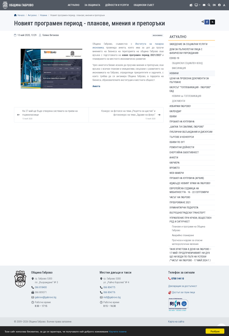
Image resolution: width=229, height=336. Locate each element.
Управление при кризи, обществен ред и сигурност (190, 219)
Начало (21, 15)
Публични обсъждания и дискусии (190, 131)
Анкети (173, 157)
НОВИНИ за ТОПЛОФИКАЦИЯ (186, 96)
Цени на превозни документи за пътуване (189, 80)
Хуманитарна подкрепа (183, 207)
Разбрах (215, 331)
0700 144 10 (177, 278)
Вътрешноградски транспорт (187, 212)
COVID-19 (174, 58)
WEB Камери (176, 173)
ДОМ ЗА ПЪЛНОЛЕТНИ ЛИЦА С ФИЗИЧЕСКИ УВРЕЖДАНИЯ (185, 51)
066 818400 (41, 287)
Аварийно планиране (183, 235)
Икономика (157, 35)
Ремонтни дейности (181, 147)
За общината (92, 5)
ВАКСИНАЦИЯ (179, 68)
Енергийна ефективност (184, 152)
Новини (43, 15)
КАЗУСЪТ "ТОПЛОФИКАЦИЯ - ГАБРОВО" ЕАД (190, 89)
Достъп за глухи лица (183, 292)
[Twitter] (212, 22)
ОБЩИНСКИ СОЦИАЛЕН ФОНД (187, 63)
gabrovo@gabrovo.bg (45, 297)
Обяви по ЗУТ (177, 142)
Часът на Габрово (179, 197)
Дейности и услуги (117, 5)
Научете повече (117, 331)
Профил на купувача (181, 121)
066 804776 (109, 292)
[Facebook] (206, 22)
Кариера (174, 162)
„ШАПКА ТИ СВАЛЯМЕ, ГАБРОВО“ (186, 126)
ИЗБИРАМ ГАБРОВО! (180, 106)
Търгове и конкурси (181, 137)
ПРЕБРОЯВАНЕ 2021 (180, 202)
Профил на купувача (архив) (186, 178)
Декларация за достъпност (182, 286)
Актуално (73, 5)
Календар (175, 111)
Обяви (173, 116)
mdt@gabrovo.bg (112, 297)
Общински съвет (144, 5)
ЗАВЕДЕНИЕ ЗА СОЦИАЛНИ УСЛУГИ (188, 44)
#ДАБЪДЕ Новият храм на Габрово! (189, 183)
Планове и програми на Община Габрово (188, 228)
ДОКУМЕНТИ (178, 101)
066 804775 (109, 287)
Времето (174, 167)
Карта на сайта (176, 321)
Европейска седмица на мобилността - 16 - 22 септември (189, 190)
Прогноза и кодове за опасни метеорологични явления (187, 242)
